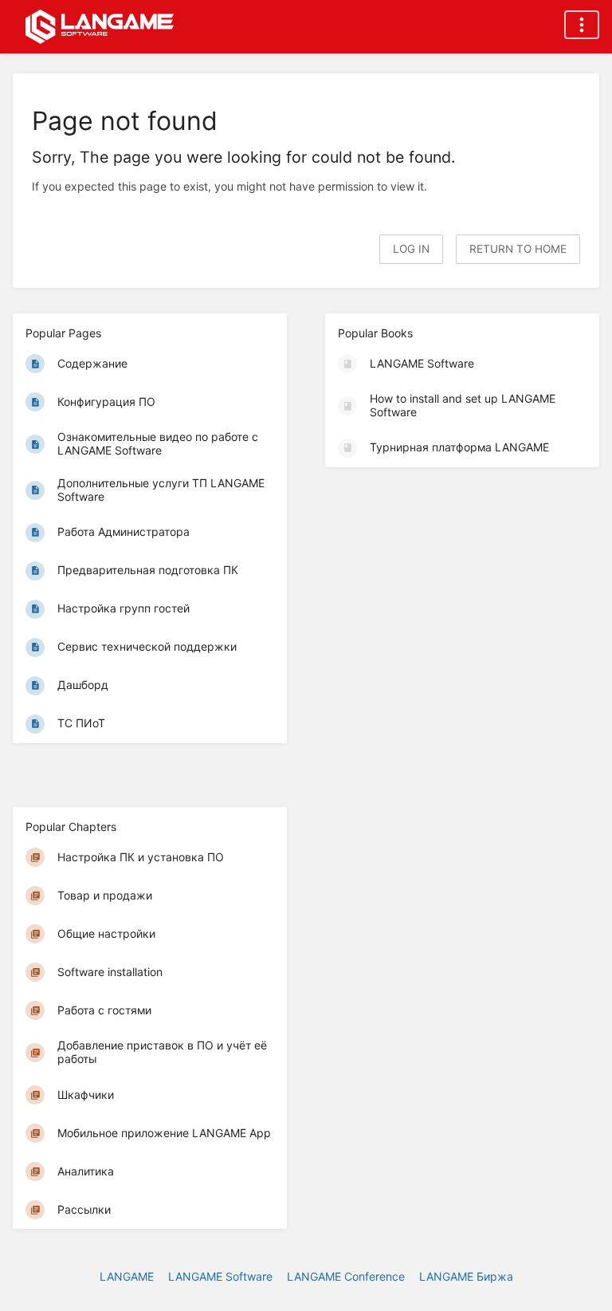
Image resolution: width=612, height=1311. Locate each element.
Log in (411, 248)
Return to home (518, 248)
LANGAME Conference (346, 1276)
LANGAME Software (220, 1276)
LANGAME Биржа (466, 1276)
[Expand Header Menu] (581, 24)
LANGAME (127, 1276)
